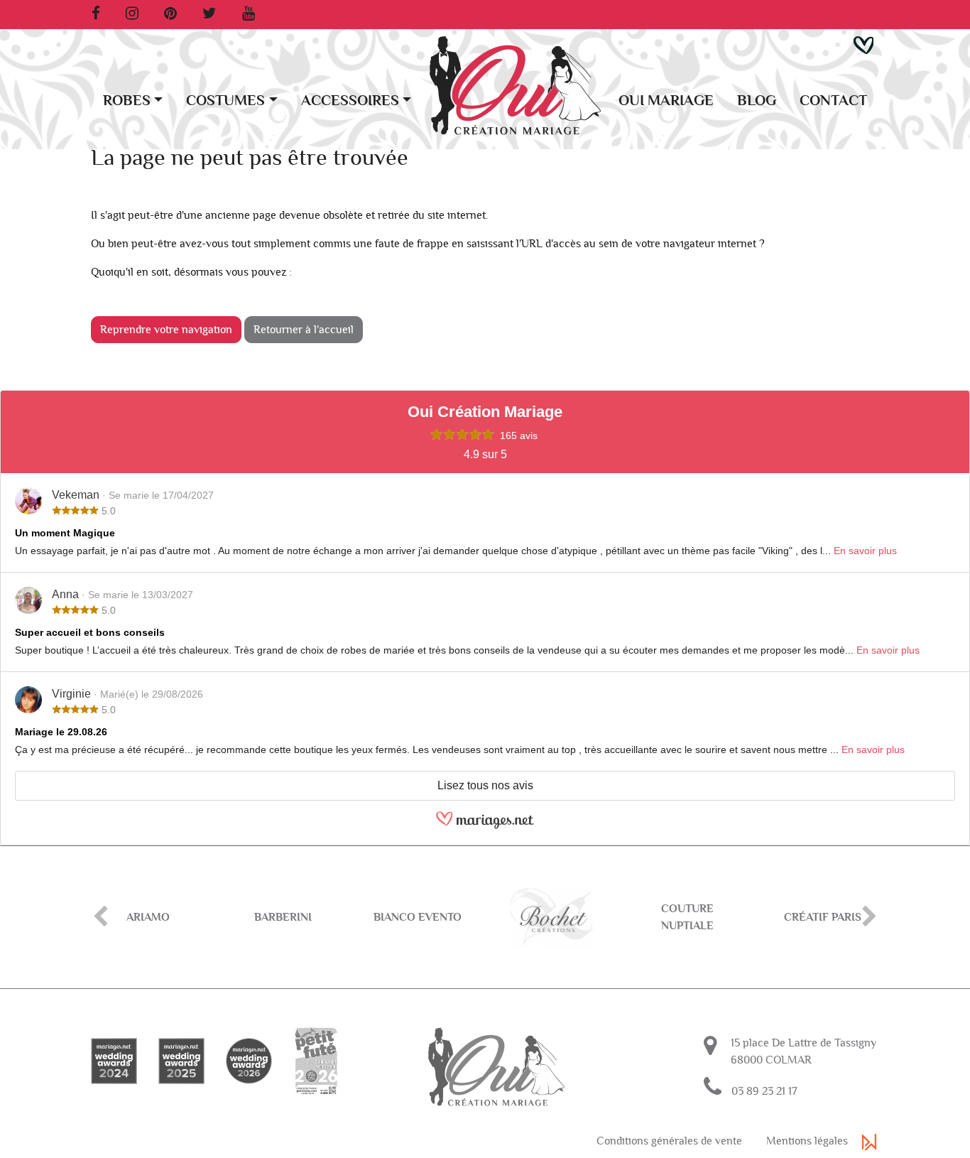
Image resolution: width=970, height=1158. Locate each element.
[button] (863, 44)
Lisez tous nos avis (485, 785)
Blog (756, 100)
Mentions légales (807, 1141)
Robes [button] (127, 100)
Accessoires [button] (350, 100)
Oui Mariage (666, 100)
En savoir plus (865, 550)
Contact (833, 100)
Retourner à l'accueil (304, 329)
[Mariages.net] (485, 826)
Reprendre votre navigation (166, 329)
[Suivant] (869, 917)
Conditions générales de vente (669, 1141)
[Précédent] (100, 917)
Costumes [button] (225, 100)
